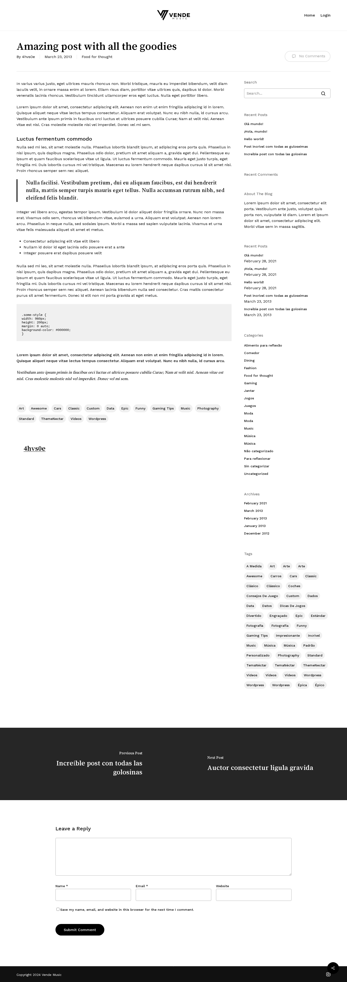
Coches (294, 586)
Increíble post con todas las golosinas (275, 154)
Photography (208, 408)
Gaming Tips (163, 408)
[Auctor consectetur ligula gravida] (260, 764)
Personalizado (258, 655)
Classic (74, 408)
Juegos (250, 406)
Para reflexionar (257, 458)
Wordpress (97, 419)
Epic (124, 408)
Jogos (249, 398)
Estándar (318, 616)
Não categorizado (258, 451)
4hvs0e (28, 56)
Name (61, 886)
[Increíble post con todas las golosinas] (87, 764)
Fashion (250, 368)
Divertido (253, 616)
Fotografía (279, 625)
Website (222, 886)
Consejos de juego (262, 596)
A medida (254, 566)
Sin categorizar (256, 466)
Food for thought (97, 56)
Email (142, 886)
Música (249, 436)
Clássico (273, 586)
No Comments (311, 56)
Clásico (252, 586)
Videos (76, 419)
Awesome (39, 408)
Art (21, 408)
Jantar (249, 391)
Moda (248, 413)
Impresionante (288, 635)
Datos (267, 606)
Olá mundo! (253, 124)
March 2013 (253, 511)
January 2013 (255, 526)
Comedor (251, 353)
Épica (302, 685)
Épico (319, 685)
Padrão (309, 645)
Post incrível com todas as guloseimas (276, 146)
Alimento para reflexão (263, 345)
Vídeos (271, 675)
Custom (93, 408)
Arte (286, 566)
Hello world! (254, 139)
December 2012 (256, 533)
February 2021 (255, 503)
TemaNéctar (256, 665)
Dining (249, 360)
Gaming (250, 383)
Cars (57, 408)
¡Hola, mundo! (255, 131)
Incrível (314, 635)
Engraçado (278, 616)
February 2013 (255, 518)
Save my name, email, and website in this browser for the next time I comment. (127, 909)
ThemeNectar (52, 419)
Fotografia (254, 625)
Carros (276, 576)
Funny (140, 408)
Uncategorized (256, 474)
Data (110, 408)
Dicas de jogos (292, 606)
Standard (26, 419)
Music (185, 408)
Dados (313, 596)
